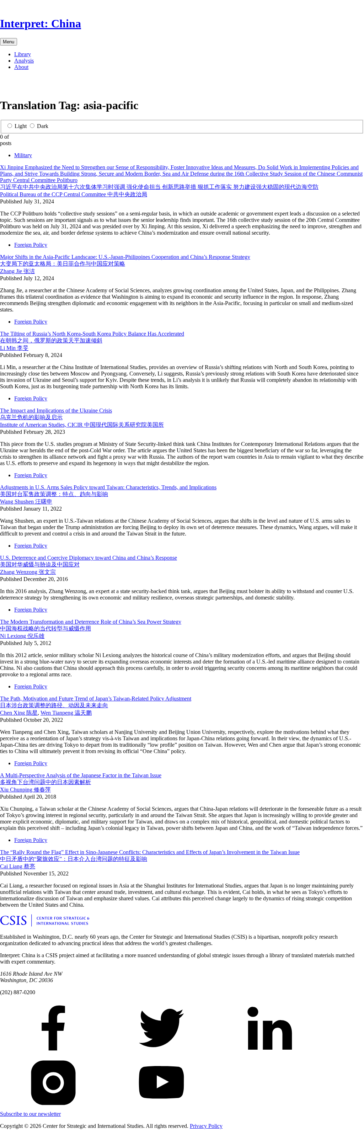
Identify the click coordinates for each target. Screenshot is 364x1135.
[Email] (40, 85)
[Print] (51, 85)
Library (22, 54)
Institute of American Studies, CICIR (82, 425)
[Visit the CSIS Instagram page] (53, 1107)
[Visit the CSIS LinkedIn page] (269, 1053)
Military (23, 155)
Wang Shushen (26, 502)
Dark (42, 126)
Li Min (14, 348)
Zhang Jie (17, 271)
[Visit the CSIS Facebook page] (53, 1053)
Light (21, 126)
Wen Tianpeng (66, 713)
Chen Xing (19, 713)
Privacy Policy (206, 1126)
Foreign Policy (30, 245)
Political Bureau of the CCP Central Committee (73, 194)
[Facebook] (5, 85)
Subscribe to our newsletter (30, 1114)
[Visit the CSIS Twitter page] (161, 1053)
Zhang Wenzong (28, 572)
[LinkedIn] (28, 85)
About (21, 67)
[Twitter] (17, 85)
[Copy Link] (62, 85)
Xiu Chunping (25, 790)
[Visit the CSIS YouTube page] (161, 1107)
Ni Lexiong (22, 636)
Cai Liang (17, 866)
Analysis (24, 61)
